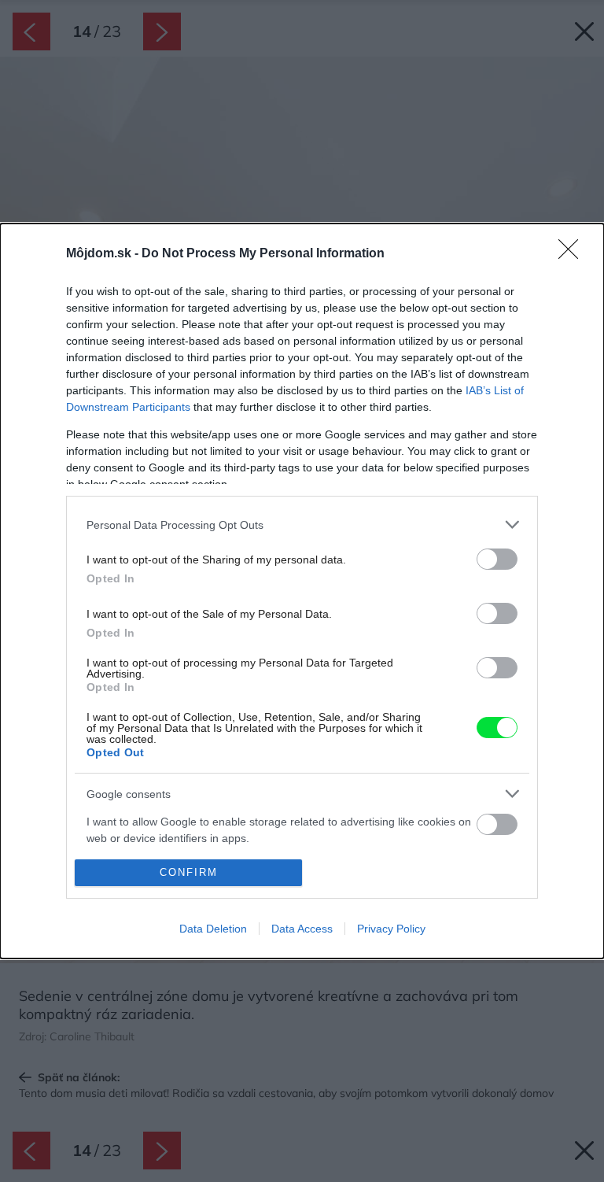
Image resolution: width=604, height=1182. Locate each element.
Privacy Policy (391, 928)
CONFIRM (189, 872)
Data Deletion (213, 928)
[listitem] (302, 524)
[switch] (497, 559)
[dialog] (302, 591)
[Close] (573, 254)
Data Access (302, 928)
